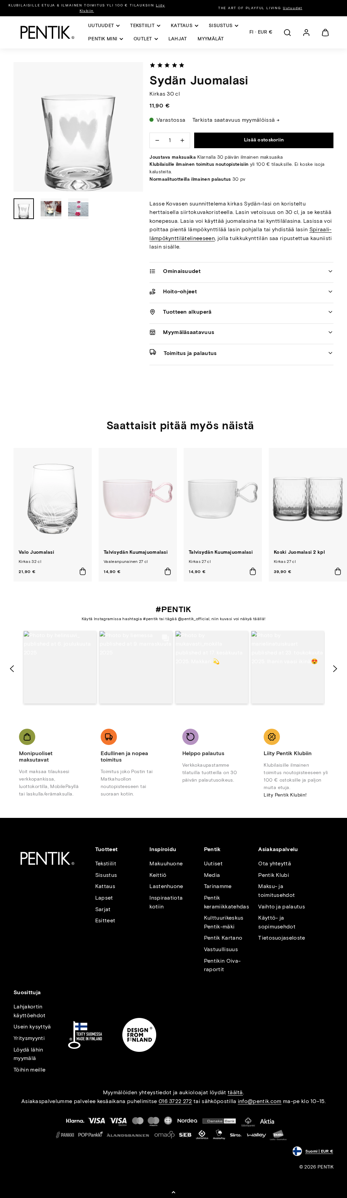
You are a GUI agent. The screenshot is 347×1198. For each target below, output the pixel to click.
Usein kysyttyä (32, 1026)
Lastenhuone (166, 886)
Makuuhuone (166, 863)
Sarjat (103, 909)
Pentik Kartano (223, 938)
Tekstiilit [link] (142, 25)
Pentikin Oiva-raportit (222, 965)
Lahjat (177, 39)
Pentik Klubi (273, 875)
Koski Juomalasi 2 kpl (299, 552)
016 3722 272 (175, 1101)
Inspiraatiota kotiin (166, 902)
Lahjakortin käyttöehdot (30, 1011)
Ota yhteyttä (274, 863)
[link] (306, 32)
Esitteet (105, 920)
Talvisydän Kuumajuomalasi (136, 552)
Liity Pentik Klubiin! (285, 795)
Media (212, 875)
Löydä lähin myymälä (28, 1054)
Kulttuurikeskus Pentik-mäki (224, 922)
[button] (287, 32)
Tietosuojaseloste (281, 938)
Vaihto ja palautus (281, 906)
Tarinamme (218, 886)
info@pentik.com (260, 1101)
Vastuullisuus (221, 949)
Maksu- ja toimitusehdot (276, 890)
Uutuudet (292, 8)
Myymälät (211, 39)
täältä (235, 1092)
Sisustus (106, 875)
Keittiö (157, 875)
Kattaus (105, 886)
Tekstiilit (105, 863)
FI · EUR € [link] (260, 32)
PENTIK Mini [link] (102, 39)
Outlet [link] (143, 39)
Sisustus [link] (220, 25)
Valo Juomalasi (36, 552)
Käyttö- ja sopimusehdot (276, 922)
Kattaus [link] (181, 25)
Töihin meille (29, 1069)
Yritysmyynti (29, 1038)
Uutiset (213, 863)
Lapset (104, 898)
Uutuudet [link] (101, 25)
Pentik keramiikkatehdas (226, 902)
